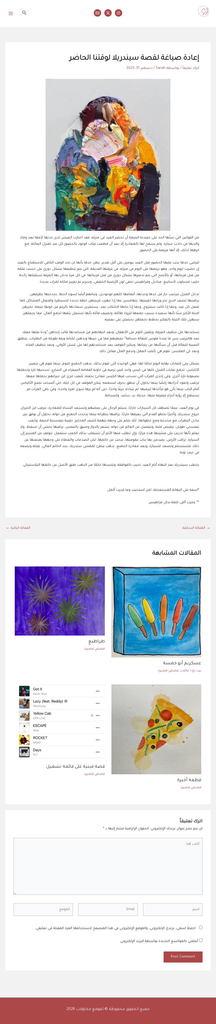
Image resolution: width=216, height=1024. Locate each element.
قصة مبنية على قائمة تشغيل (75, 767)
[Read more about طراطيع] (60, 601)
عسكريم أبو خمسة (182, 663)
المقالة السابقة (196, 528)
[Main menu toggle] (10, 13)
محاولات (204, 20)
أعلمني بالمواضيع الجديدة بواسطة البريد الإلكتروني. (158, 941)
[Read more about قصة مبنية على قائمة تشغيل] (60, 723)
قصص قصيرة (168, 671)
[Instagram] (118, 13)
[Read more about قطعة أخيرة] (156, 730)
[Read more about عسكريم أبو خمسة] (156, 612)
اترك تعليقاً (191, 68)
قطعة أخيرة (189, 780)
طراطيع (96, 641)
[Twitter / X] (108, 13)
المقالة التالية (18, 528)
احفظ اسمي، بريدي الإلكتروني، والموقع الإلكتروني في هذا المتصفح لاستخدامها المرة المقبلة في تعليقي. (115, 928)
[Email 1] (97, 13)
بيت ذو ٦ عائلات (190, 671)
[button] (24, 13)
